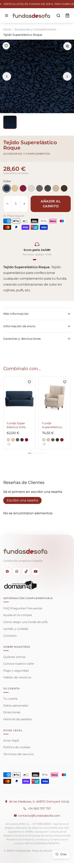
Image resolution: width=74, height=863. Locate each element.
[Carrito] (67, 15)
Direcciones (11, 712)
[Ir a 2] (33, 453)
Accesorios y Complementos (35, 29)
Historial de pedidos (17, 719)
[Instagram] (17, 571)
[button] (8, 439)
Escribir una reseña (22, 500)
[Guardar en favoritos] (6, 45)
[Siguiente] (67, 76)
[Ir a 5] (40, 453)
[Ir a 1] (29, 453)
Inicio (7, 29)
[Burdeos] (23, 188)
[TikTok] (26, 571)
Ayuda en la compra (17, 615)
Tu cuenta (10, 698)
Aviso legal (11, 740)
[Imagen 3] (9, 122)
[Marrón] (64, 188)
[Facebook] (7, 571)
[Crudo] (31, 188)
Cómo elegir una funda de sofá (25, 622)
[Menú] (6, 15)
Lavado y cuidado (15, 628)
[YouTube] (35, 571)
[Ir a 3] (35, 453)
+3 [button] (8, 444)
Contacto (10, 635)
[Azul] (6, 188)
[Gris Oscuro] (47, 188)
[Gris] (39, 188)
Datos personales (15, 705)
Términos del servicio (18, 754)
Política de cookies (16, 747)
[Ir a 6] (43, 453)
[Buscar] (58, 15)
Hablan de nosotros (17, 677)
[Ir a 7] (45, 453)
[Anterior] (6, 76)
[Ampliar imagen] (67, 46)
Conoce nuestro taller (18, 663)
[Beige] (15, 188)
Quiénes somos (14, 657)
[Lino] (56, 188)
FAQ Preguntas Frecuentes (22, 608)
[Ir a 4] (38, 453)
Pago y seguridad (16, 670)
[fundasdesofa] (31, 15)
